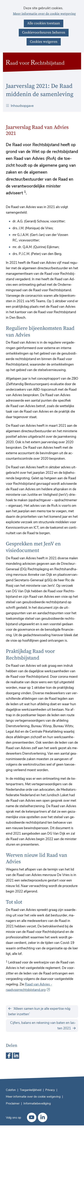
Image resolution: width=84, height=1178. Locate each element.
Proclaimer (13, 1103)
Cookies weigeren (43, 41)
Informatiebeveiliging (37, 1103)
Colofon (11, 1090)
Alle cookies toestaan (43, 23)
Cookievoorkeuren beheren (43, 32)
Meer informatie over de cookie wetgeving (44, 14)
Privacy (50, 1090)
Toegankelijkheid (30, 1090)
